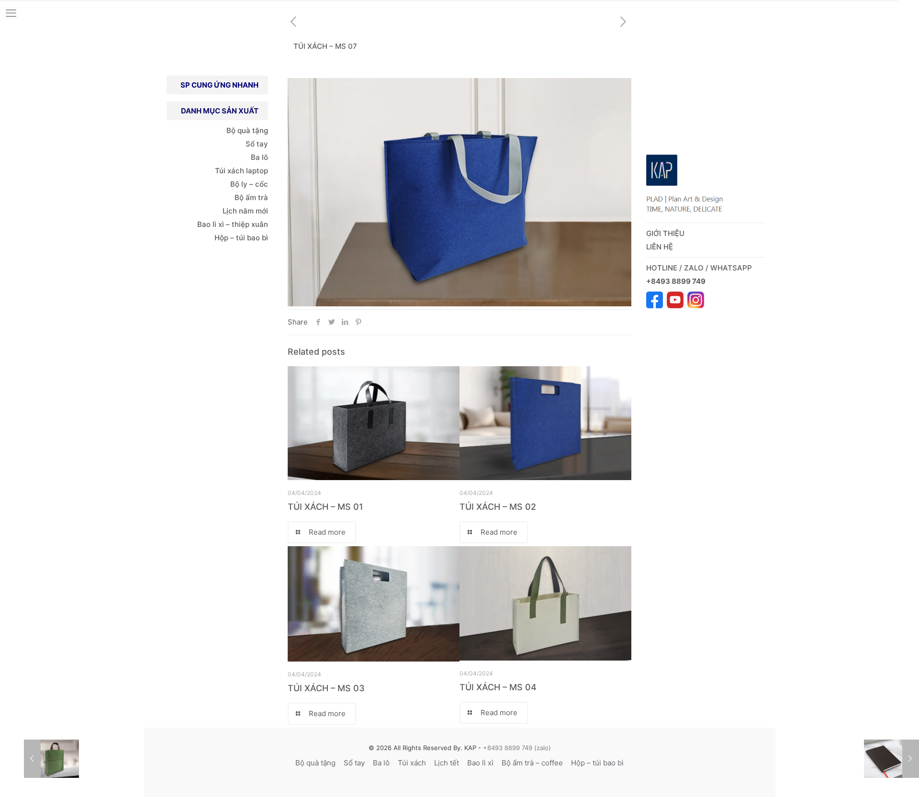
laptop (257, 170)
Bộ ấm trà (251, 197)
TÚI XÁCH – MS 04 (498, 687)
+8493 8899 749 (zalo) (516, 748)
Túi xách (229, 170)
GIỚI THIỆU (665, 233)
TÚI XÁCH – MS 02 (498, 507)
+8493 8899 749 (676, 281)
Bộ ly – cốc (249, 184)
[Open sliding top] (908, 11)
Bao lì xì (480, 762)
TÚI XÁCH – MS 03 (326, 688)
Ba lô (259, 157)
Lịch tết (446, 762)
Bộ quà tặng (247, 130)
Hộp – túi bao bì (241, 237)
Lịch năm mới (245, 210)
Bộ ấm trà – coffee (532, 762)
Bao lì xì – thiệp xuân (231, 224)
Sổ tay (257, 143)
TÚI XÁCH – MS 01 (325, 507)
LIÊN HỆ (659, 246)
